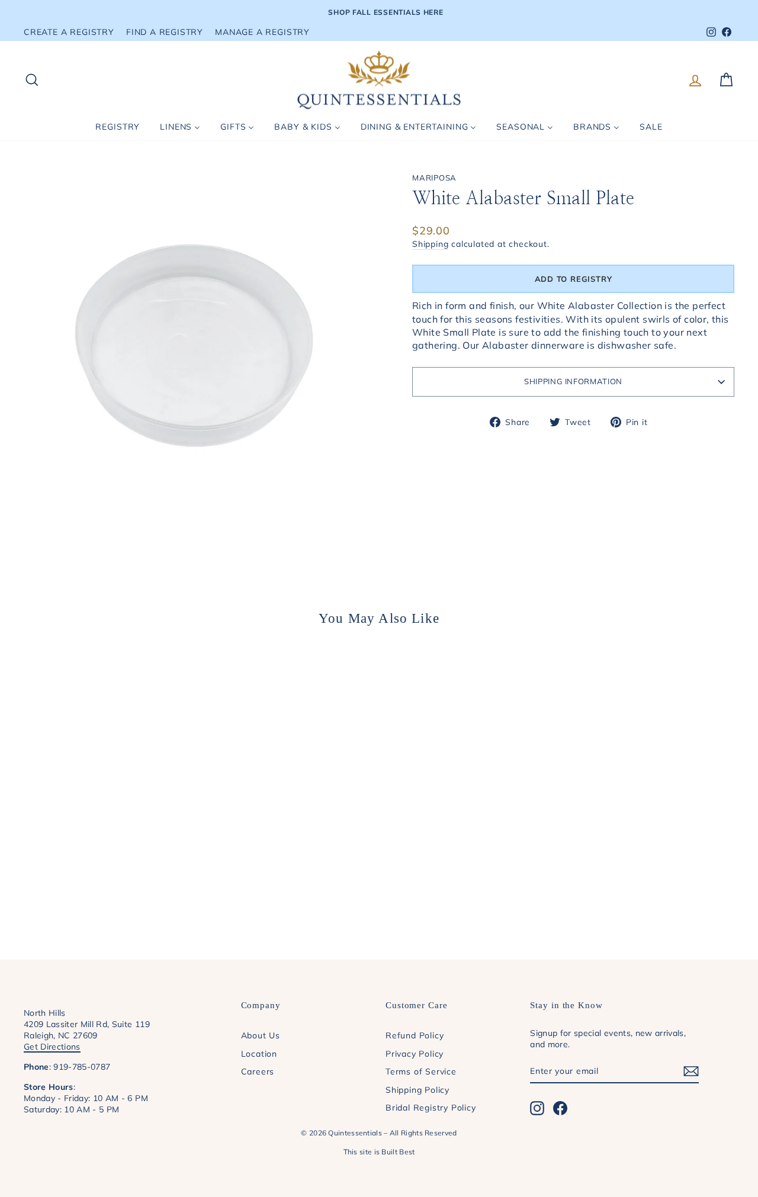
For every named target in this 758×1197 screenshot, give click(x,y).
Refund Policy (415, 1035)
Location (259, 1053)
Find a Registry (164, 32)
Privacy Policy (415, 1053)
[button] (573, 279)
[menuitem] (117, 127)
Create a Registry (69, 32)
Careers (258, 1071)
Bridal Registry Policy (431, 1107)
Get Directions (52, 1046)
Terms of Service (421, 1071)
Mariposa (434, 177)
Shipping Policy (417, 1090)
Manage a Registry (262, 32)
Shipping (430, 244)
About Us (260, 1035)
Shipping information (573, 381)
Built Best (398, 1151)
